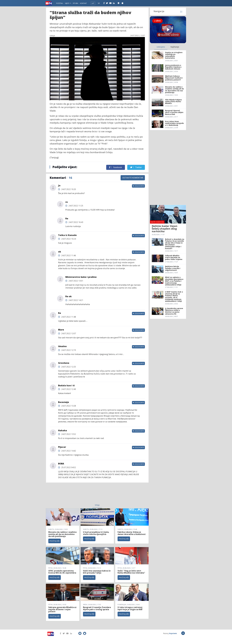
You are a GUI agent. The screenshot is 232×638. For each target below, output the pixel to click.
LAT (93, 3)
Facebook (117, 167)
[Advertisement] (77, 495)
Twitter (138, 167)
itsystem (173, 633)
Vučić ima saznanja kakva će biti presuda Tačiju (97, 571)
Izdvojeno (161, 47)
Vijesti (67, 3)
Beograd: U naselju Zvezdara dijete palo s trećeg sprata (97, 608)
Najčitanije (174, 47)
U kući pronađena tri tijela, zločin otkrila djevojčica (96, 533)
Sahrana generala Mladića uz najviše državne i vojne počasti (62, 609)
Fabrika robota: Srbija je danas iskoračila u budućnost (132, 533)
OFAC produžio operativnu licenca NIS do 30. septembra (62, 571)
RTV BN (75, 3)
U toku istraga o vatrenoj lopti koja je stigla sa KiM (130, 608)
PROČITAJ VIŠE (55, 541)
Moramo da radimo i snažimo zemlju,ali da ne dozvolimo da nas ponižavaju (62, 534)
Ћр (99, 3)
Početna (59, 3)
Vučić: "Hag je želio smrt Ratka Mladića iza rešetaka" (131, 571)
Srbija (97, 505)
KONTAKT (83, 3)
